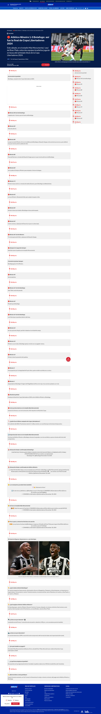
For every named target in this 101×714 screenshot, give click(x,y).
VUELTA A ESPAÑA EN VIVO (31, 8)
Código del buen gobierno (49, 693)
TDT (45, 692)
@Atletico (23, 490)
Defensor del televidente (49, 690)
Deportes (10, 700)
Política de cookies (69, 693)
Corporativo (68, 697)
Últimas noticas (36, 1)
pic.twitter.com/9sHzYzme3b (58, 471)
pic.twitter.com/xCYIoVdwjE (39, 526)
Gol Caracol (42, 1)
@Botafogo (30, 490)
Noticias (17, 700)
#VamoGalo (37, 471)
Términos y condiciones (70, 695)
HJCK (26, 695)
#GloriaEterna (62, 490)
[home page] (30, 1)
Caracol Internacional (29, 702)
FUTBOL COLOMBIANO (54, 8)
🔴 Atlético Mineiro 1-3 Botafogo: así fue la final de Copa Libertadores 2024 (28, 30)
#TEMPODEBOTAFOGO (31, 454)
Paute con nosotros (48, 700)
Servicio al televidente (48, 688)
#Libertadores (15, 471)
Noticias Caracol (28, 688)
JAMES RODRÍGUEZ (70, 8)
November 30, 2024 (46, 455)
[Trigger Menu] (8, 5)
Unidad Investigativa (50, 1)
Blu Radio (27, 692)
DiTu (26, 697)
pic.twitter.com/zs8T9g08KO (39, 492)
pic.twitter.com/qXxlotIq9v (45, 454)
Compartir (47, 64)
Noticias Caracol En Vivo (60, 1)
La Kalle (26, 693)
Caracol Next (27, 705)
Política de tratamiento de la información (74, 692)
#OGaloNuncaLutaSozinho (26, 471)
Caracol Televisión (28, 690)
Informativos (69, 1)
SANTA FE (21, 8)
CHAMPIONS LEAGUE (42, 8)
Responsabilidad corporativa (71, 690)
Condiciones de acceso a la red (72, 688)
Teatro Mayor (27, 700)
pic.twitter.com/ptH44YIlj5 (59, 508)
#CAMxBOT (44, 471)
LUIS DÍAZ (62, 8)
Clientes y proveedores (48, 697)
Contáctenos (46, 695)
